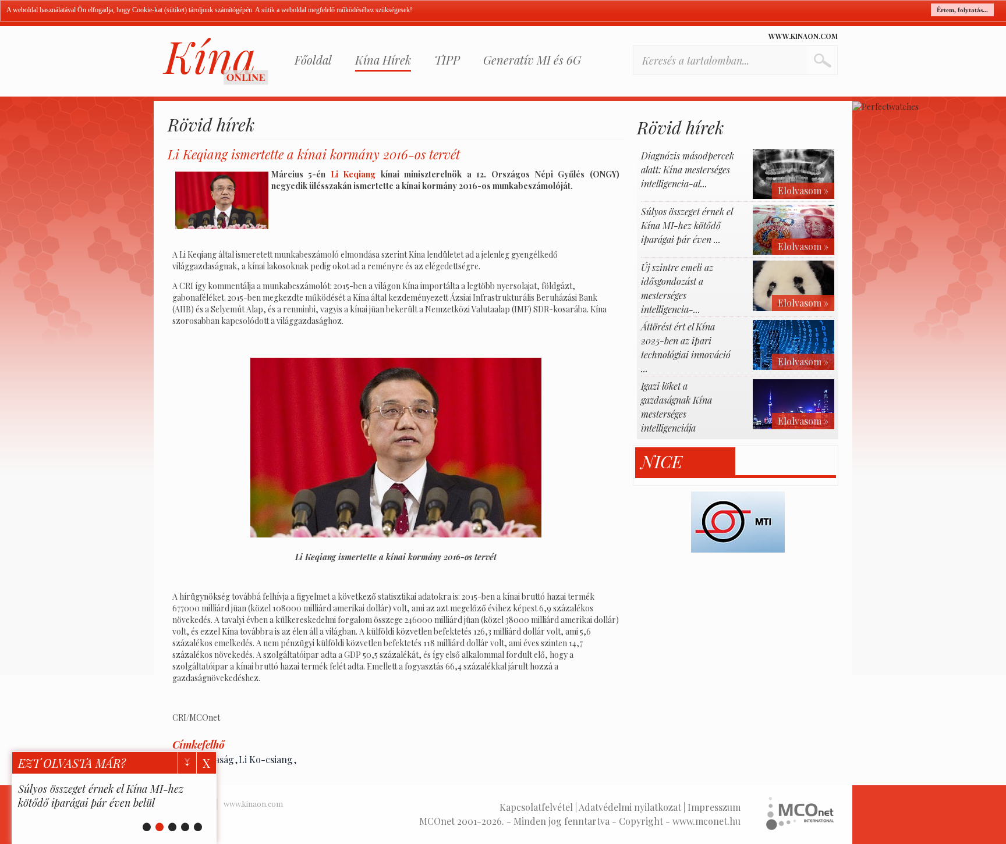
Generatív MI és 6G (532, 59)
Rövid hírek (211, 124)
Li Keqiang (353, 174)
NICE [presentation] (661, 461)
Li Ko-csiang (266, 759)
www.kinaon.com (803, 36)
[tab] (685, 461)
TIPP (447, 59)
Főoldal (313, 59)
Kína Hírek (383, 59)
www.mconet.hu (706, 821)
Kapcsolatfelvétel (536, 807)
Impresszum (714, 807)
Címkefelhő (198, 745)
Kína (215, 61)
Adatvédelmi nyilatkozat (630, 807)
